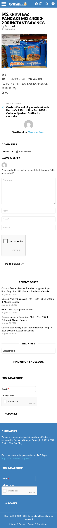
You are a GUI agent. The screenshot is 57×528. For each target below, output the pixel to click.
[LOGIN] (53, 4)
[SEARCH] (46, 4)
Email (5, 389)
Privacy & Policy (17, 524)
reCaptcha (8, 395)
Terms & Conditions (38, 524)
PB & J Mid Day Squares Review (17, 309)
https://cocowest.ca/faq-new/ (16, 458)
